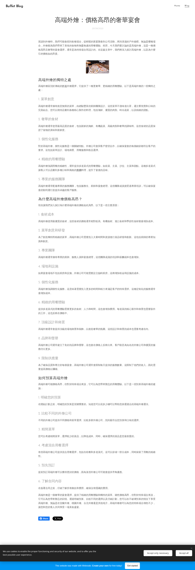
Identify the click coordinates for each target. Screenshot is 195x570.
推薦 (79, 170)
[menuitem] (178, 5)
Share (45, 518)
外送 (64, 86)
